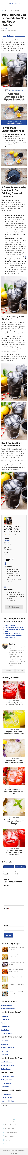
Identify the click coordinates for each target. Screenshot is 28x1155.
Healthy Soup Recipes (8, 1008)
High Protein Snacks (7, 1065)
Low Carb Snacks (6, 1062)
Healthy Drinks (8, 671)
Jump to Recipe (8, 36)
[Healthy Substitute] (14, 4)
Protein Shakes (6, 1083)
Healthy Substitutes (11, 1125)
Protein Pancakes (6, 1033)
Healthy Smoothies (7, 1080)
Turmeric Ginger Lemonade (14, 627)
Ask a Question (8, 867)
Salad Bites (4, 1054)
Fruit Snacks (5, 1019)
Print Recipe (15, 607)
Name (6, 908)
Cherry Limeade (10, 625)
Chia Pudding (5, 1026)
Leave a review (20, 36)
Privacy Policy (14, 1153)
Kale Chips (4, 1041)
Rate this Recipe (20, 867)
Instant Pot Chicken (7, 1101)
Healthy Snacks (9, 1128)
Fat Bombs (4, 1016)
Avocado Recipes (6, 1005)
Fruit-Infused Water (7, 1076)
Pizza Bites (4, 1051)
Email (6, 917)
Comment (8, 885)
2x (10, 560)
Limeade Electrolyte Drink (13, 635)
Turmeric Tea (5, 1087)
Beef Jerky (4, 1044)
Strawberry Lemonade (12, 633)
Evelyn (5, 28)
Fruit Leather (5, 1023)
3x (13, 560)
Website (6, 925)
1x (7, 560)
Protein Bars (5, 1030)
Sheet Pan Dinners (7, 1097)
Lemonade (20, 671)
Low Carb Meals (6, 1094)
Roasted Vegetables (7, 1048)
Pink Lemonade (10, 638)
